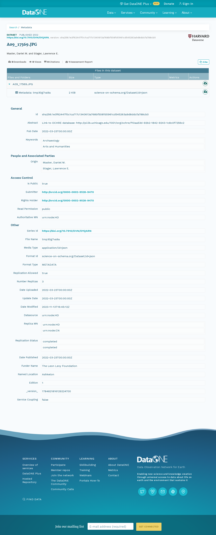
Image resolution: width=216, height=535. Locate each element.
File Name (31, 239)
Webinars (85, 475)
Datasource (31, 315)
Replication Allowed (25, 273)
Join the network (62, 475)
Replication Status (26, 340)
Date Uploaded (29, 289)
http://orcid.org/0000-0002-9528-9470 (68, 192)
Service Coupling (27, 399)
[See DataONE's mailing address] (183, 491)
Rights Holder (29, 200)
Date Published (28, 357)
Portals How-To (89, 480)
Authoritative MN (27, 217)
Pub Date (32, 131)
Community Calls (62, 489)
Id (37, 114)
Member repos (60, 470)
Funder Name (29, 365)
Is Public (33, 183)
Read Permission (27, 208)
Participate (58, 464)
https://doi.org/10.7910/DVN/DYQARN (28, 37)
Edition (33, 382)
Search (13, 27)
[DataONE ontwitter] (142, 491)
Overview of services (30, 466)
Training (84, 470)
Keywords (32, 139)
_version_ (32, 391)
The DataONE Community (60, 482)
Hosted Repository (29, 480)
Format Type (30, 264)
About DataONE (118, 464)
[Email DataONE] (162, 491)
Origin (34, 161)
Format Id (32, 256)
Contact (113, 475)
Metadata (26, 27)
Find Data (34, 499)
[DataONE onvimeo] (152, 491)
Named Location (28, 374)
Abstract (33, 122)
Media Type (31, 247)
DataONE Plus (31, 473)
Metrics (113, 470)
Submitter (32, 191)
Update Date (30, 298)
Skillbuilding (87, 464)
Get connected (149, 526)
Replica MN (31, 323)
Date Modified (29, 306)
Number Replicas (27, 281)
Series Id (32, 230)
